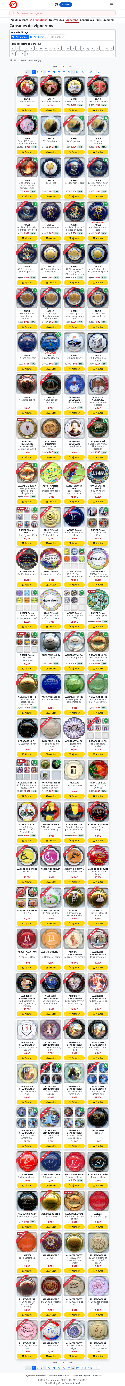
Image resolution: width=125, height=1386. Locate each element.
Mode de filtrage (19, 32)
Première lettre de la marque (26, 43)
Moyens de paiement (34, 1375)
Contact (97, 1375)
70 (49, 72)
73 (64, 72)
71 (54, 72)
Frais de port (55, 1375)
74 (69, 72)
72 (59, 72)
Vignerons (72, 20)
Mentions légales (81, 1375)
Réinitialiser (57, 36)
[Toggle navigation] (111, 4)
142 (84, 72)
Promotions (40, 20)
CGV (67, 1375)
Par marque (22, 36)
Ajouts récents (19, 20)
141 (77, 72)
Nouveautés (56, 20)
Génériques (87, 20)
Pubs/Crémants (105, 20)
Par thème (39, 36)
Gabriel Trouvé (72, 1383)
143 (90, 72)
